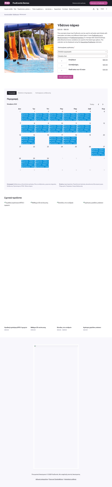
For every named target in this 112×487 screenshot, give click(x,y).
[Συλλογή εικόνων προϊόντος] (29, 48)
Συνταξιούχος (73, 65)
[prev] (98, 104)
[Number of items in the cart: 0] (97, 9)
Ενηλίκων (72, 60)
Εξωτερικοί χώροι (98, 184)
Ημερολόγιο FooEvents (88, 42)
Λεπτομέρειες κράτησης (66, 47)
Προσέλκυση (76, 184)
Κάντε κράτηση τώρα (65, 77)
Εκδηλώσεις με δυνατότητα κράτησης (24, 184)
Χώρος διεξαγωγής (77, 186)
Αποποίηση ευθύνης (70, 479)
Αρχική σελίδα (8, 14)
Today (92, 104)
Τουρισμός (69, 186)
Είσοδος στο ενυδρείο (64, 327)
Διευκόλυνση (89, 184)
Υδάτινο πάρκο (28, 186)
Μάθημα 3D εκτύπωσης (38, 327)
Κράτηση (83, 184)
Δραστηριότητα (68, 184)
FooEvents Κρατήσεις (77, 38)
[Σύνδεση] (94, 9)
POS (22, 186)
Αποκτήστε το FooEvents (97, 3)
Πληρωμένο (62, 186)
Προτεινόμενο (17, 186)
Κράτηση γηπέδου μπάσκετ (92, 327)
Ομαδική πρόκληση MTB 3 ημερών (15, 327)
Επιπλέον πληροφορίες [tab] (25, 93)
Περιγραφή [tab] (11, 93)
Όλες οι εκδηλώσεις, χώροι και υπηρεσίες (45, 184)
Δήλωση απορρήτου (42, 479)
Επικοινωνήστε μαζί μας (79, 3)
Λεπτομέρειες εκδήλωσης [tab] (43, 93)
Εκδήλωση (16, 14)
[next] (103, 104)
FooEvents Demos (21, 3)
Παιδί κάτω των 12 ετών (77, 69)
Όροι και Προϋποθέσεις (56, 479)
